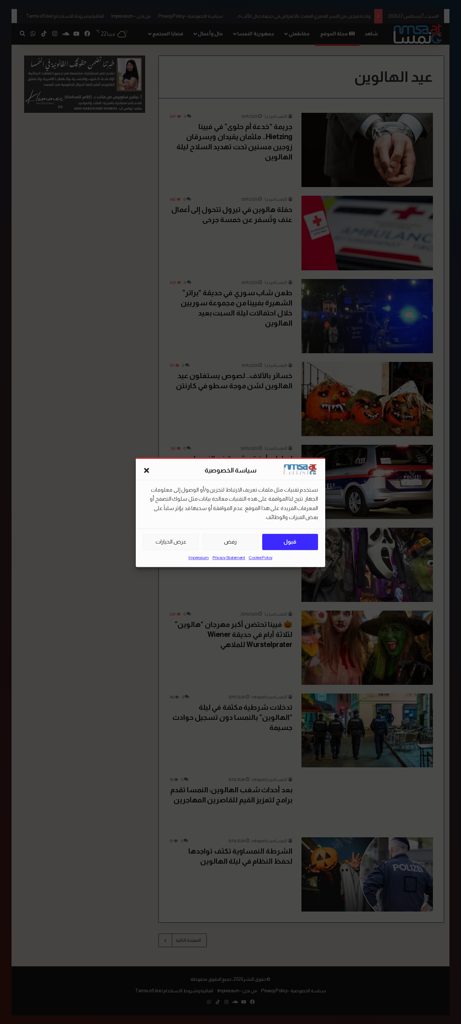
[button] (146, 470)
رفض (230, 541)
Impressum (198, 557)
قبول (289, 541)
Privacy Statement (228, 557)
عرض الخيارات (171, 541)
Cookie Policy (261, 557)
